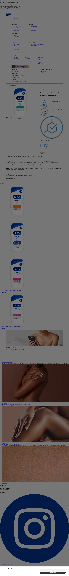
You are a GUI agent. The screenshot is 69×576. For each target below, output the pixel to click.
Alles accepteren (53, 572)
